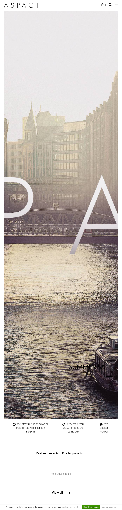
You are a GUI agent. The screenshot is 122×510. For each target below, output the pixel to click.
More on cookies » (109, 507)
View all (57, 492)
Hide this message (91, 507)
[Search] (110, 5)
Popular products (72, 453)
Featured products (47, 453)
